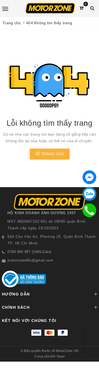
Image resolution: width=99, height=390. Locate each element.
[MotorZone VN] (50, 8)
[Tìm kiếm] (92, 8)
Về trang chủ (49, 154)
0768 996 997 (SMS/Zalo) (29, 252)
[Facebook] (89, 177)
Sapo (60, 356)
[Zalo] (89, 194)
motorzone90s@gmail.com (30, 260)
